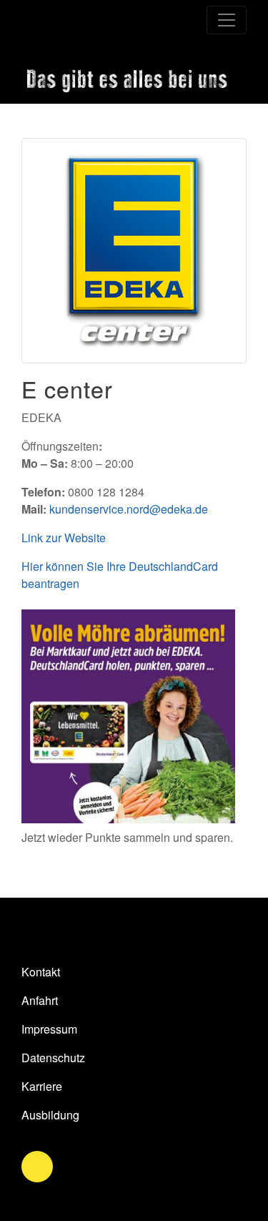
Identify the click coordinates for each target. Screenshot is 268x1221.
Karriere (41, 1086)
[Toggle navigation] (227, 20)
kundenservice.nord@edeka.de (128, 509)
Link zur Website (63, 537)
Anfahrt (39, 1000)
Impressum (49, 1029)
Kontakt (40, 971)
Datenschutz (53, 1057)
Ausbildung (50, 1115)
